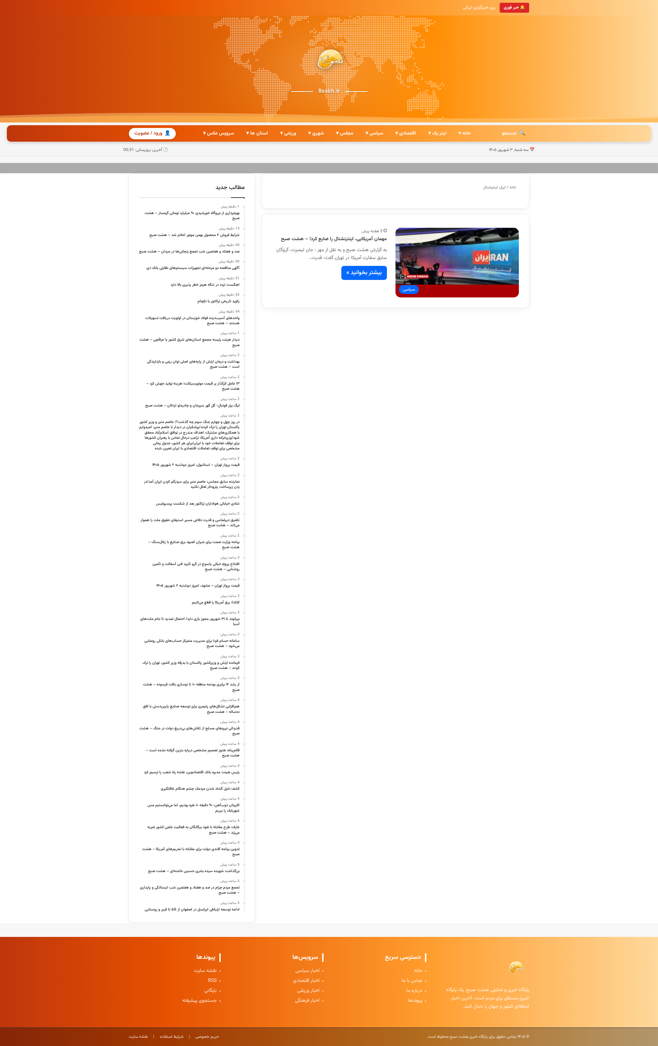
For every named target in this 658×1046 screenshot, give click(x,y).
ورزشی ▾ (288, 133)
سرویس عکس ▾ (218, 133)
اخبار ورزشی (308, 991)
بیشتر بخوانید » (364, 272)
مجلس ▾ (344, 133)
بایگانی (210, 991)
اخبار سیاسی (307, 971)
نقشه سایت (205, 971)
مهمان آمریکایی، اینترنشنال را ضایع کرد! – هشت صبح (334, 239)
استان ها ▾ (257, 133)
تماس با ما (412, 981)
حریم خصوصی (207, 1037)
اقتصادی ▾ (405, 133)
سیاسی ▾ (374, 133)
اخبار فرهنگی (307, 1000)
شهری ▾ (316, 133)
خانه (513, 187)
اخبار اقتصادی (306, 981)
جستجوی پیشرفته (199, 1000)
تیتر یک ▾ (437, 133)
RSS (212, 981)
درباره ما (414, 991)
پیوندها (415, 1000)
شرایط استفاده (171, 1037)
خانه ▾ (465, 133)
